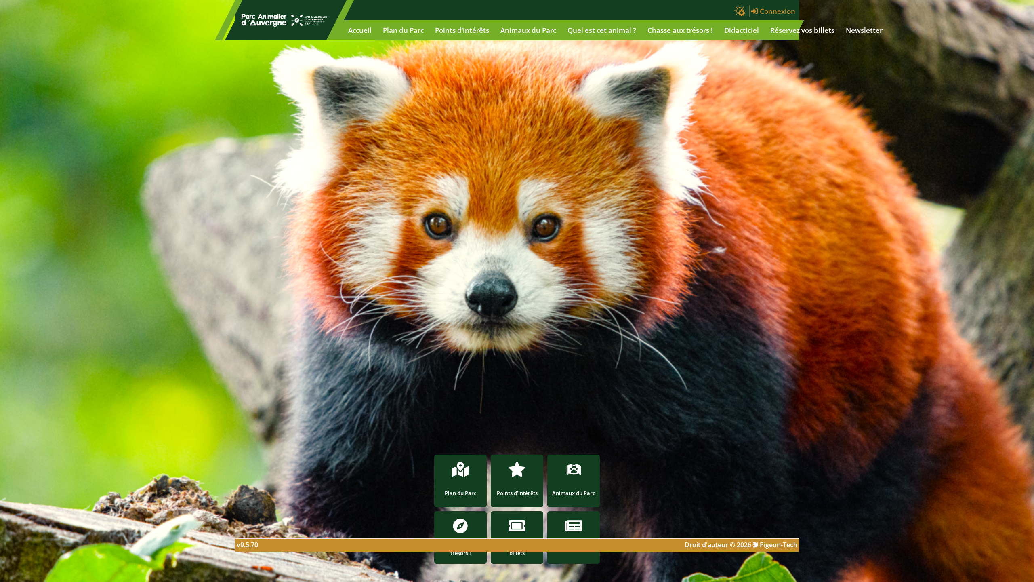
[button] (740, 11)
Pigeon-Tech (778, 544)
